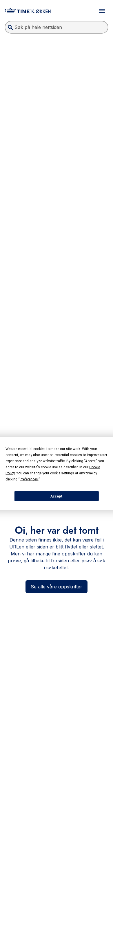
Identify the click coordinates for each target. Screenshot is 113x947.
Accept (56, 496)
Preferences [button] (29, 479)
